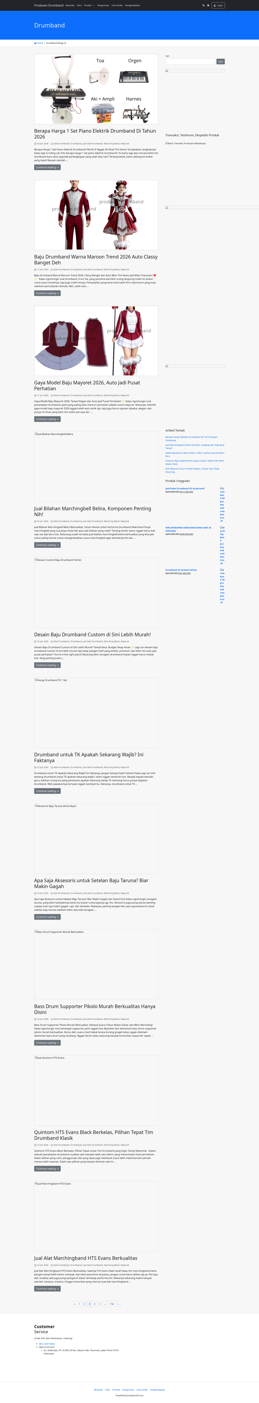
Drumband (76, 143)
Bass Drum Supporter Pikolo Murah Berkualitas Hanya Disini (94, 1009)
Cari (167, 55)
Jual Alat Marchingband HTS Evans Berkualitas (85, 1258)
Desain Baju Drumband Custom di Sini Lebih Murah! (92, 634)
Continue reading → (47, 167)
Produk (88, 5)
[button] (94, 5)
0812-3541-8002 (47, 1343)
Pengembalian (132, 5)
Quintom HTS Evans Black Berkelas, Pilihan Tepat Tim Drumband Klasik (93, 1135)
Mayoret (125, 143)
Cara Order (117, 5)
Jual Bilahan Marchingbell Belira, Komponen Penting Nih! (92, 511)
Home (39, 43)
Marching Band (111, 143)
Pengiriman (103, 5)
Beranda (70, 5)
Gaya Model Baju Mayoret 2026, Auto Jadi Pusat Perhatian (87, 385)
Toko (79, 5)
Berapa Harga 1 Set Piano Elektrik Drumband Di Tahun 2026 (95, 134)
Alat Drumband (61, 143)
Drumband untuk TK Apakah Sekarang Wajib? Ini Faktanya (88, 757)
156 (112, 1304)
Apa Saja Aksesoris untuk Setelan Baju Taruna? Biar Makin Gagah (91, 883)
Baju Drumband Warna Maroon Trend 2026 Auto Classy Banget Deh (96, 259)
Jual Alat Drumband (93, 143)
